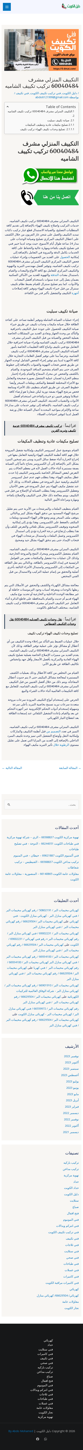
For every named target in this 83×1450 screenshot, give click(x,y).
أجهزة (75, 293)
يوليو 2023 (72, 1081)
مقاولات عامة (70, 1301)
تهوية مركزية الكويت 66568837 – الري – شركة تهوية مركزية (43, 837)
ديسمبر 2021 (71, 1132)
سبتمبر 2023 (71, 1068)
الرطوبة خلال (61, 745)
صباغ (76, 1207)
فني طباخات (71, 1264)
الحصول (65, 257)
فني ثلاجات (72, 1245)
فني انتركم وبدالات (67, 1226)
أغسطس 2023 (70, 1075)
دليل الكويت (69, 93)
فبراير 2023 (72, 1106)
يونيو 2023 (72, 1088)
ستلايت (74, 1200)
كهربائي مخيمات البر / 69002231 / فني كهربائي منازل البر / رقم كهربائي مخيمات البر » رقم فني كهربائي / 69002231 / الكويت (43, 938)
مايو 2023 (73, 1094)
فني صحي (72, 1257)
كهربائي (74, 1289)
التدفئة (55, 275)
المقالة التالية (12, 768)
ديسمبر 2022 (71, 1113)
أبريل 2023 (72, 1100)
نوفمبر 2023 (71, 1056)
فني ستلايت (71, 1251)
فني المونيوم (71, 1219)
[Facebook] (37, 1439)
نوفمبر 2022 (71, 1119)
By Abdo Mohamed (20, 1431)
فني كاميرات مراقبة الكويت (62, 1283)
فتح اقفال (73, 1213)
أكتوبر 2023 (72, 1062)
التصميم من (53, 731)
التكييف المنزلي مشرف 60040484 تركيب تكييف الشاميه (40, 111)
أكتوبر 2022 (72, 1125)
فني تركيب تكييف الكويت (45, 93)
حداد (76, 1181)
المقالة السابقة (70, 768)
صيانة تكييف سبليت (58, 120)
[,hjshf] (45, 1439)
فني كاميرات (71, 1276)
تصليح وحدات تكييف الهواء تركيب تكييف (43, 129)
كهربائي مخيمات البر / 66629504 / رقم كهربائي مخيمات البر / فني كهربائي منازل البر (43, 973)
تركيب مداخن (71, 1169)
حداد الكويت (71, 1188)
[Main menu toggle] (7, 7)
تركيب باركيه (71, 1162)
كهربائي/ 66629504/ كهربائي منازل (58, 1295)
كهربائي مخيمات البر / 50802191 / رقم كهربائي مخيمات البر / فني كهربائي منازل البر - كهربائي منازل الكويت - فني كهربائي (42, 915)
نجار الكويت (71, 1308)
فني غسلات (72, 1270)
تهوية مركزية (71, 1175)
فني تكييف (22, 93)
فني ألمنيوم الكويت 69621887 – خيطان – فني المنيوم (46, 855)
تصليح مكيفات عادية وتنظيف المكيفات (46, 125)
